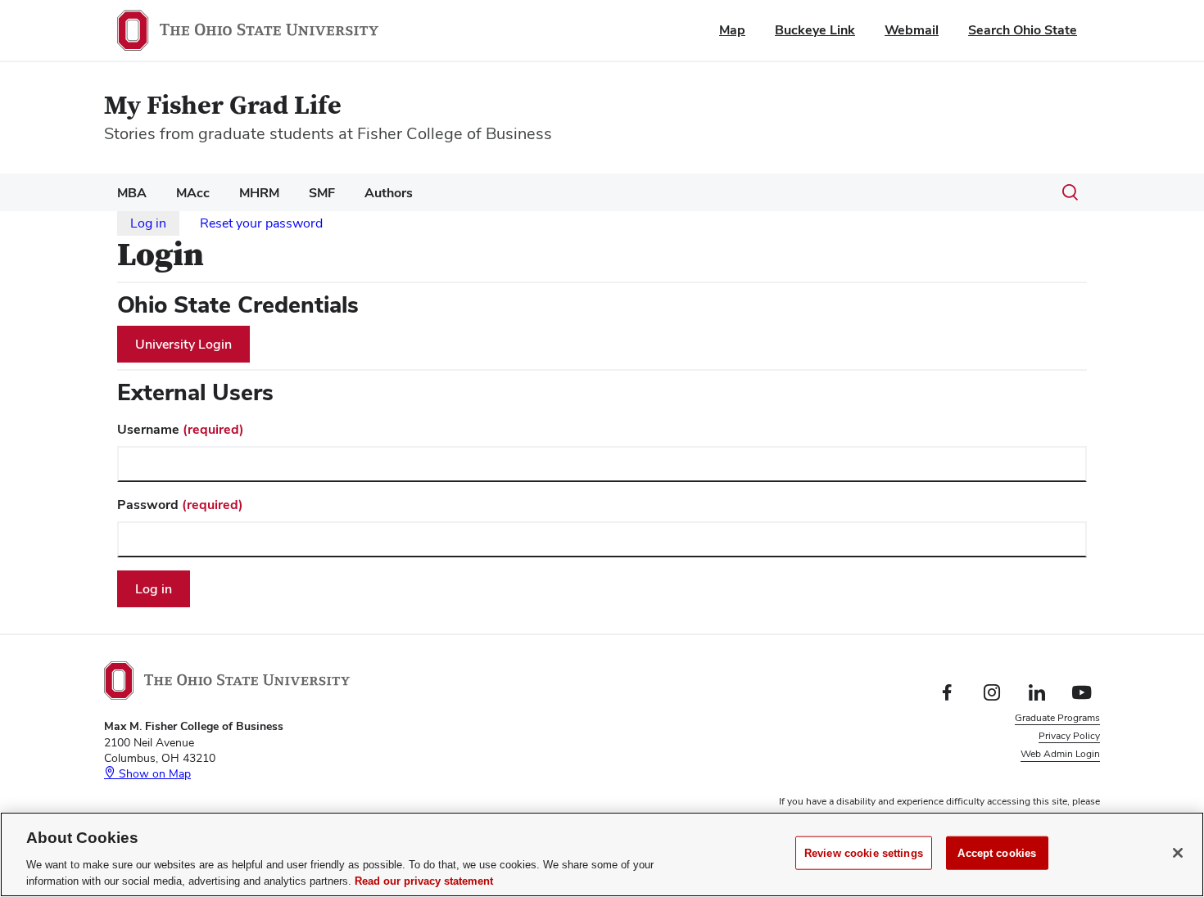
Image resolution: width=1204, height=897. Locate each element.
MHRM (259, 192)
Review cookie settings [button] (1049, 772)
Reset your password (261, 223)
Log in (148, 223)
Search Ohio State (1022, 29)
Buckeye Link (815, 29)
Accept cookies (996, 853)
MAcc (193, 192)
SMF (322, 192)
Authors (388, 192)
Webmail (912, 29)
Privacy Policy (1069, 735)
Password (180, 504)
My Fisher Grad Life (223, 106)
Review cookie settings (863, 853)
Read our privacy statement (424, 880)
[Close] (1178, 853)
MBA (132, 192)
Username (180, 429)
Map (732, 29)
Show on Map (153, 773)
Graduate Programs (1057, 717)
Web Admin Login (1060, 753)
